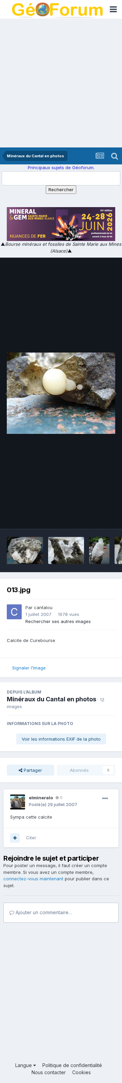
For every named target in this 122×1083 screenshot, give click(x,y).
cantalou (43, 607)
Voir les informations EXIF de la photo (61, 739)
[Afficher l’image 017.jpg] (25, 550)
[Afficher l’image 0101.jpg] (99, 550)
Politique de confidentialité (72, 1065)
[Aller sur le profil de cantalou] (14, 611)
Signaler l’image (29, 667)
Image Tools (93, 516)
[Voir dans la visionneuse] (61, 393)
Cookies (81, 1072)
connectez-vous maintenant (33, 878)
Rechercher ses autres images (58, 621)
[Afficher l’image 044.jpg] (66, 550)
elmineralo (41, 797)
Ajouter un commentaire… (43, 912)
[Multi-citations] (15, 838)
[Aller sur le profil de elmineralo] (17, 802)
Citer (31, 837)
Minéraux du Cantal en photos (51, 699)
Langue (24, 1065)
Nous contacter (49, 1072)
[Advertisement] (61, 83)
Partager (32, 770)
